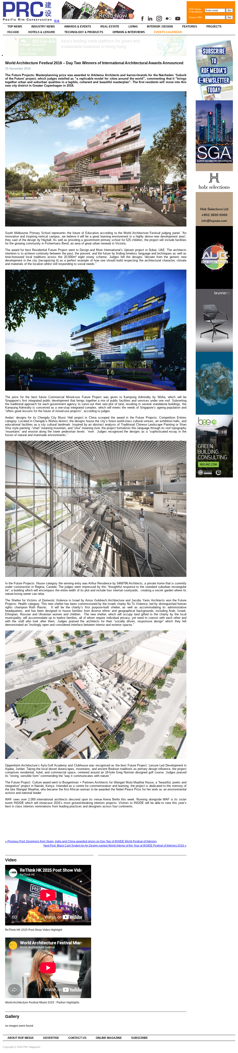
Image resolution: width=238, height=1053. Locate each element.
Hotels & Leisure (41, 32)
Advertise (51, 1037)
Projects (213, 26)
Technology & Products (83, 32)
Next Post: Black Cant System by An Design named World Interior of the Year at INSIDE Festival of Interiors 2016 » (114, 845)
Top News (14, 26)
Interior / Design (160, 26)
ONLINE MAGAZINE (109, 1037)
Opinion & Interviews (128, 32)
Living (133, 26)
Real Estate (109, 26)
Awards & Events (77, 26)
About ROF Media (20, 1037)
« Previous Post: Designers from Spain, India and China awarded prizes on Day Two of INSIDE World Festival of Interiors (81, 841)
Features (189, 26)
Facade (13, 32)
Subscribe (139, 1037)
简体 (57, 21)
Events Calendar (168, 32)
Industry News (43, 26)
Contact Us (77, 1037)
